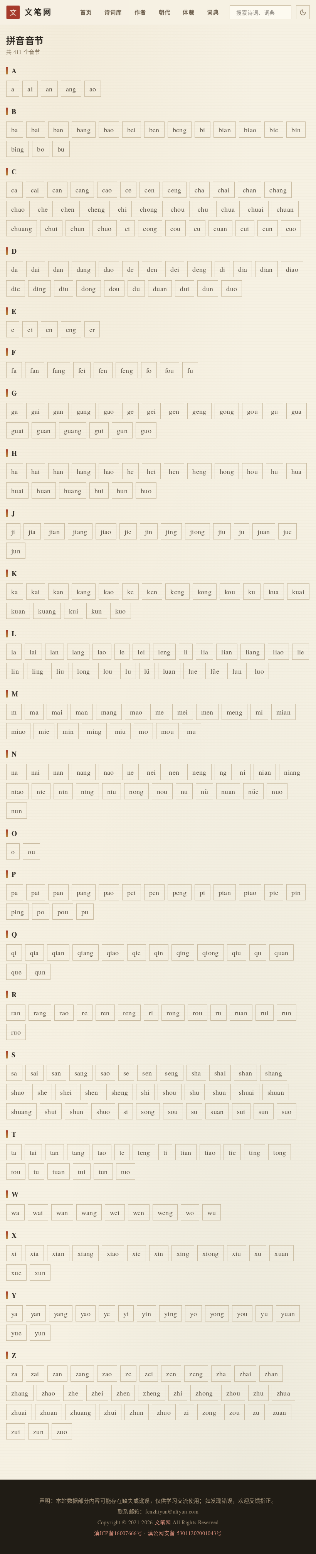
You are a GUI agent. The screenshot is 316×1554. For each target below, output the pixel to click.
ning (87, 791)
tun (103, 1171)
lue (192, 671)
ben (154, 129)
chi (122, 209)
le (122, 651)
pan (58, 892)
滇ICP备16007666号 (118, 1533)
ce (128, 189)
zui (15, 1431)
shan (245, 1072)
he (130, 471)
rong (173, 1012)
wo (190, 1212)
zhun (136, 1412)
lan (54, 651)
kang (84, 591)
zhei (97, 1392)
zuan (279, 1412)
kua (274, 591)
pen (154, 892)
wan (62, 1212)
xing (182, 1253)
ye (107, 1313)
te (122, 1152)
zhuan (48, 1412)
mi (259, 711)
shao (17, 1092)
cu (197, 228)
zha (221, 1373)
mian (283, 711)
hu (274, 471)
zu (256, 1412)
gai (35, 411)
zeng (196, 1373)
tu (36, 1171)
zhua (283, 1392)
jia (32, 531)
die (15, 288)
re (84, 1012)
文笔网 (163, 1522)
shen (91, 1092)
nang (84, 772)
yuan (288, 1313)
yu (264, 1313)
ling (37, 671)
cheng (96, 209)
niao (17, 791)
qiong (210, 952)
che (43, 209)
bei (131, 129)
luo (259, 671)
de (130, 269)
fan (34, 370)
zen (171, 1373)
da (14, 269)
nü (204, 791)
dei (174, 269)
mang (109, 711)
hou (252, 471)
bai (35, 129)
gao (109, 411)
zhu (258, 1392)
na (14, 772)
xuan (281, 1253)
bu (61, 148)
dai (35, 269)
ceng (174, 189)
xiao (113, 1253)
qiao (113, 952)
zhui (110, 1412)
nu (184, 791)
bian (225, 129)
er (92, 329)
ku (251, 591)
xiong (210, 1253)
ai (30, 88)
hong (227, 471)
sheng (119, 1092)
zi (186, 1412)
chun (77, 228)
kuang (47, 610)
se (126, 1072)
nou (162, 791)
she (42, 1092)
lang (78, 651)
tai (33, 1152)
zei (149, 1373)
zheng (151, 1392)
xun (40, 1272)
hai (35, 471)
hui (99, 490)
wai (38, 1212)
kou (230, 591)
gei (151, 411)
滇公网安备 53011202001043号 (185, 1533)
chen (67, 209)
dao (109, 269)
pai (35, 892)
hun (122, 490)
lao (101, 651)
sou (173, 1111)
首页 (86, 12)
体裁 (189, 12)
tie (232, 1152)
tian (185, 1152)
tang (78, 1152)
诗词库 (113, 12)
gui (99, 430)
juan (263, 531)
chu (203, 209)
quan (281, 952)
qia (34, 952)
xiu (236, 1253)
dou (114, 288)
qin (158, 952)
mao (136, 711)
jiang (80, 531)
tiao (210, 1152)
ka (14, 591)
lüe (214, 671)
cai (35, 189)
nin (63, 791)
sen (147, 1072)
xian (58, 1253)
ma (34, 711)
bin (296, 129)
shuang (21, 1111)
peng (180, 892)
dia (242, 269)
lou (108, 671)
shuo (103, 1111)
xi (14, 1253)
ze (128, 1373)
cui (244, 228)
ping (17, 911)
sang (80, 1072)
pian (225, 892)
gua (296, 411)
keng (177, 591)
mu (191, 731)
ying (170, 1313)
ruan (241, 1012)
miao (18, 731)
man (82, 711)
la (14, 651)
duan (160, 288)
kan (58, 591)
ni (242, 772)
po (40, 911)
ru (218, 1012)
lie (300, 651)
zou (234, 1412)
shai (220, 1072)
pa (14, 892)
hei (151, 471)
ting (254, 1152)
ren (105, 1012)
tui (82, 1171)
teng (144, 1152)
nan (58, 772)
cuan (220, 228)
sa (14, 1072)
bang (84, 129)
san (56, 1072)
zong (209, 1412)
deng (199, 269)
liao (278, 651)
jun (15, 550)
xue (16, 1272)
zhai (245, 1373)
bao (109, 129)
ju (242, 531)
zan (57, 1373)
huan (43, 490)
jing (171, 531)
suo (287, 1111)
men (207, 711)
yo (193, 1313)
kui (73, 610)
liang (252, 651)
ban (58, 129)
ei (30, 329)
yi (126, 1313)
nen (174, 772)
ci (127, 228)
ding (39, 288)
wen (139, 1212)
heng (199, 471)
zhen (123, 1392)
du (136, 288)
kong (205, 591)
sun (264, 1111)
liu (60, 671)
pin (296, 892)
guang (73, 430)
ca (14, 189)
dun (207, 288)
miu (120, 731)
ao (92, 88)
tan (54, 1152)
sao (105, 1072)
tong (279, 1152)
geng (199, 411)
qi (14, 952)
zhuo (164, 1412)
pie (273, 892)
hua (296, 471)
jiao (106, 531)
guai (17, 430)
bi (202, 129)
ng (223, 772)
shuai (246, 1092)
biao (250, 129)
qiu (236, 952)
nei (151, 772)
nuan (228, 791)
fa (14, 370)
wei (115, 1212)
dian (266, 269)
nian (265, 772)
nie (41, 791)
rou (197, 1012)
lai (33, 651)
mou (167, 731)
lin (15, 671)
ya (14, 1313)
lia (204, 651)
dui (184, 288)
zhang (20, 1392)
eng (71, 329)
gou (252, 411)
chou (178, 209)
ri (151, 1012)
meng (234, 711)
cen (150, 189)
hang (84, 471)
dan (58, 269)
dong (88, 288)
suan (217, 1111)
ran (15, 1012)
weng (165, 1212)
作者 (140, 12)
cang (82, 189)
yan (36, 1313)
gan (58, 411)
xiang (85, 1253)
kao (109, 591)
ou (31, 851)
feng (127, 370)
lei (141, 651)
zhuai (19, 1412)
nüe (253, 791)
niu (111, 791)
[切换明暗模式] (303, 12)
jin (149, 531)
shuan (275, 1092)
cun (267, 228)
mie (44, 731)
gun (122, 430)
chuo (104, 228)
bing (17, 148)
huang (73, 490)
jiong (197, 531)
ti (165, 1152)
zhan (271, 1373)
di (222, 269)
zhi (177, 1392)
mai (57, 711)
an (49, 88)
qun (40, 971)
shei (66, 1092)
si (125, 1111)
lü (147, 671)
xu (258, 1253)
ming (94, 731)
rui (265, 1012)
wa (15, 1212)
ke (130, 591)
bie (273, 129)
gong (227, 411)
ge (130, 411)
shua (219, 1092)
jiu (222, 531)
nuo (277, 791)
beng (180, 129)
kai (35, 591)
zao (107, 1373)
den (152, 269)
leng (164, 651)
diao (292, 269)
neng (199, 772)
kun (96, 610)
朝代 (165, 12)
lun (237, 671)
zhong (204, 1392)
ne (130, 772)
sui (241, 1111)
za (14, 1373)
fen (103, 370)
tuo (125, 1171)
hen (174, 471)
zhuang (80, 1412)
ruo (16, 1032)
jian (54, 531)
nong (136, 791)
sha (196, 1072)
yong (217, 1313)
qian (58, 952)
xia (34, 1253)
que (16, 971)
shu (195, 1092)
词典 (213, 12)
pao (109, 892)
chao (18, 209)
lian (226, 651)
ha (14, 471)
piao (250, 892)
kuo (120, 610)
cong (150, 228)
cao (107, 189)
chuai (256, 209)
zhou (233, 1392)
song (148, 1111)
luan (169, 671)
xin (158, 1253)
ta (14, 1152)
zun (38, 1431)
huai (17, 490)
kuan (18, 610)
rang (40, 1012)
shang (273, 1072)
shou (169, 1092)
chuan (285, 209)
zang (82, 1373)
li (186, 651)
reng (129, 1012)
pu (85, 911)
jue (287, 531)
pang (84, 892)
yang (60, 1313)
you (242, 1313)
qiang (85, 952)
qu (258, 952)
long (83, 671)
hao (109, 471)
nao (109, 772)
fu (190, 370)
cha (200, 189)
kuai (298, 591)
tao (101, 1152)
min (68, 731)
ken (152, 591)
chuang (21, 228)
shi (145, 1092)
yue (16, 1332)
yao (86, 1313)
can (57, 189)
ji (13, 531)
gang (84, 411)
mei (182, 711)
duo (231, 288)
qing (182, 952)
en (49, 329)
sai (34, 1072)
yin (146, 1313)
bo (40, 148)
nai (35, 772)
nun (16, 810)
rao (64, 1012)
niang (292, 772)
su (194, 1111)
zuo (62, 1431)
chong (149, 209)
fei (82, 370)
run (286, 1012)
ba (14, 129)
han (58, 471)
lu (128, 671)
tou (15, 1171)
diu (63, 288)
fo (149, 370)
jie (128, 531)
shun (76, 1111)
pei (131, 892)
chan (249, 189)
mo (143, 731)
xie (136, 1253)
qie (136, 952)
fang (58, 370)
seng (171, 1072)
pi (202, 892)
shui (51, 1111)
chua (228, 209)
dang (84, 269)
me (159, 711)
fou (169, 370)
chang (278, 189)
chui (51, 228)
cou (175, 228)
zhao (48, 1392)
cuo (291, 228)
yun (40, 1332)
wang (89, 1212)
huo (146, 490)
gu (274, 411)
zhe (73, 1392)
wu (211, 1212)
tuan (58, 1171)
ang (71, 88)
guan (43, 430)
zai (35, 1373)
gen (174, 411)
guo (146, 430)
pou (62, 911)
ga (14, 411)
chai (224, 189)
